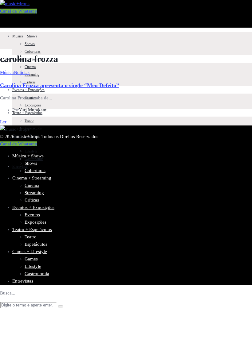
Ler (3, 121)
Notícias (22, 72)
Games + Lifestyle (29, 251)
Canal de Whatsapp (18, 11)
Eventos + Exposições (28, 90)
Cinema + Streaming (31, 177)
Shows (30, 44)
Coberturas (33, 51)
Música (7, 72)
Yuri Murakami (33, 109)
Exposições (33, 105)
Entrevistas (22, 281)
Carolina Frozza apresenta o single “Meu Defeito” (59, 85)
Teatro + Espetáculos (32, 229)
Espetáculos (33, 128)
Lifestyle (31, 151)
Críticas (32, 200)
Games (31, 258)
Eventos (32, 214)
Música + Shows (24, 36)
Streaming (32, 74)
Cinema (30, 67)
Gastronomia (34, 159)
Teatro (29, 120)
